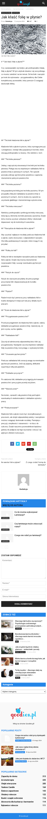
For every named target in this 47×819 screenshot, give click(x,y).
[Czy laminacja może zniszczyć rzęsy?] (7, 526)
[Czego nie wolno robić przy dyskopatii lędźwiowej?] (7, 738)
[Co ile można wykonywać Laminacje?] (7, 515)
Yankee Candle (8, 787)
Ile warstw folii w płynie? (10, 462)
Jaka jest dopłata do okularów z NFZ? (30, 759)
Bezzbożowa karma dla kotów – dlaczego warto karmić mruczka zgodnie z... (28, 636)
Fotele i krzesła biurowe (23, 740)
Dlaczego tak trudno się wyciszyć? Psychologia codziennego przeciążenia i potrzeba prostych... (29, 623)
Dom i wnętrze (20, 652)
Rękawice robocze (9, 805)
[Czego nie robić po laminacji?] (7, 538)
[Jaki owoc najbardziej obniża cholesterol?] (7, 750)
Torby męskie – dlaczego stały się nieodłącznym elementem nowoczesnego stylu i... (28, 672)
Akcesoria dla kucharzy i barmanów (17, 802)
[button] (43, 3)
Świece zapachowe (10, 791)
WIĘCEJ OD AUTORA (13, 505)
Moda (17, 678)
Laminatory (16, 13)
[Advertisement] (23, 112)
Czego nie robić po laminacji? (27, 535)
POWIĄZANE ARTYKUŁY (15, 501)
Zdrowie (18, 628)
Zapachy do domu (9, 776)
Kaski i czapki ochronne (12, 798)
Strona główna (6, 9)
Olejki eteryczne (8, 783)
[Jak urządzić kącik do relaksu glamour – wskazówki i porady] (7, 650)
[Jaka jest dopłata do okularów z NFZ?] (7, 761)
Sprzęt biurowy (6, 13)
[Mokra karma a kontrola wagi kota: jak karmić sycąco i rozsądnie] (7, 661)
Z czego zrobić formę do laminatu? (36, 463)
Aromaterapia (20, 752)
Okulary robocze (21, 761)
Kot (17, 641)
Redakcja (9, 21)
